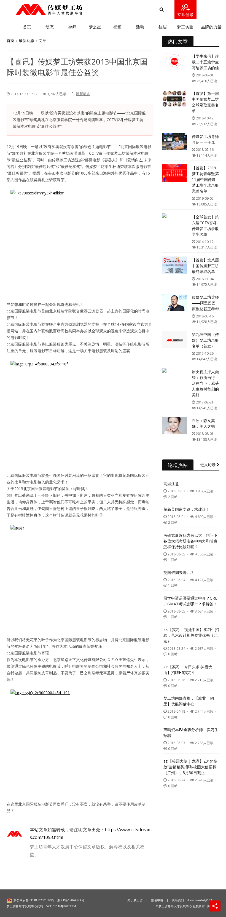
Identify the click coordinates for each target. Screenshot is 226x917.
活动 (140, 27)
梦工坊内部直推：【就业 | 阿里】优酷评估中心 (188, 701)
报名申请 (157, 900)
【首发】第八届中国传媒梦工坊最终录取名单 (205, 265)
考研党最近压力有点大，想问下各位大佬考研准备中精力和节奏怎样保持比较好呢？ (190, 541)
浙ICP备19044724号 (70, 900)
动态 (49, 27)
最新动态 (26, 40)
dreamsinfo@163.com (203, 900)
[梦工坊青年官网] (49, 9)
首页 (27, 27)
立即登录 (185, 14)
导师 (72, 27)
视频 (117, 27)
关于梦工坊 (134, 900)
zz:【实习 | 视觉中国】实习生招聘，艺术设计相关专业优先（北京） (191, 635)
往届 (162, 27)
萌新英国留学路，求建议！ (186, 509)
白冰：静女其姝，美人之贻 (203, 423)
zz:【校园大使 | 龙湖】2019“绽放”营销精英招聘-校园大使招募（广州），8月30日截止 (190, 766)
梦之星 (95, 27)
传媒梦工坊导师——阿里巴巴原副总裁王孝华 (205, 303)
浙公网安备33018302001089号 (34, 900)
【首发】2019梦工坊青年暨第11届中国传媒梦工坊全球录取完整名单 (205, 179)
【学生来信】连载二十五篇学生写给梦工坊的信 (205, 62)
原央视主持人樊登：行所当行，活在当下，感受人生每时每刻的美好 (205, 383)
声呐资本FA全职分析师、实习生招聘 (190, 732)
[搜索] (161, 10)
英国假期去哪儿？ (178, 572)
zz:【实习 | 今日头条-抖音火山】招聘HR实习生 (187, 669)
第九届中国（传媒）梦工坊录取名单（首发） (205, 340)
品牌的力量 (211, 27)
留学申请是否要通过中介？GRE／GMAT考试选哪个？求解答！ (190, 600)
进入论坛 (208, 464)
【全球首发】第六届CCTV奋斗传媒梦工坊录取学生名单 (205, 225)
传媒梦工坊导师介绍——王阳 (205, 139)
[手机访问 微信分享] (214, 905)
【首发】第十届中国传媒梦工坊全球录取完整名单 (205, 102)
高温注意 (171, 483)
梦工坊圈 (185, 27)
